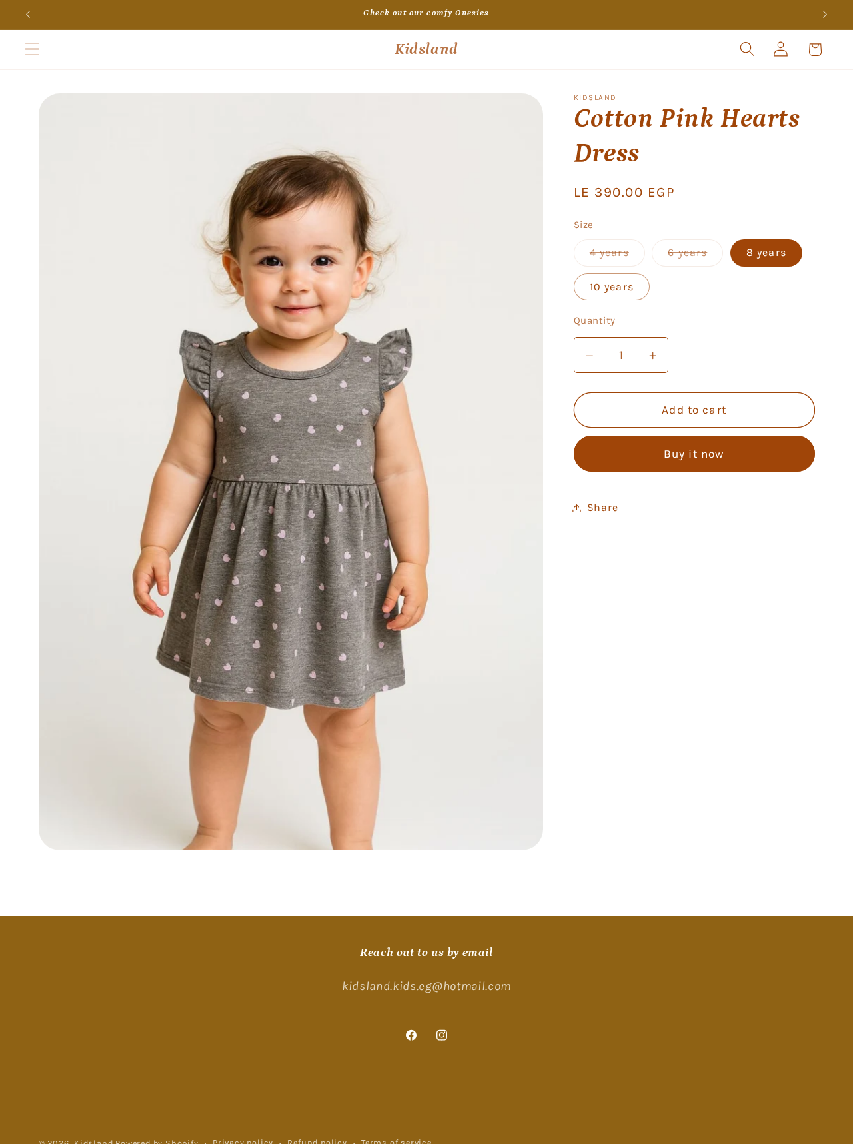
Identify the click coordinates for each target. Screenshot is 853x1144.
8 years (766, 253)
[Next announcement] (825, 14)
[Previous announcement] (28, 14)
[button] (32, 50)
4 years (617, 256)
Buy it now (694, 454)
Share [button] (602, 508)
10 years (612, 287)
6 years (695, 256)
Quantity (595, 321)
